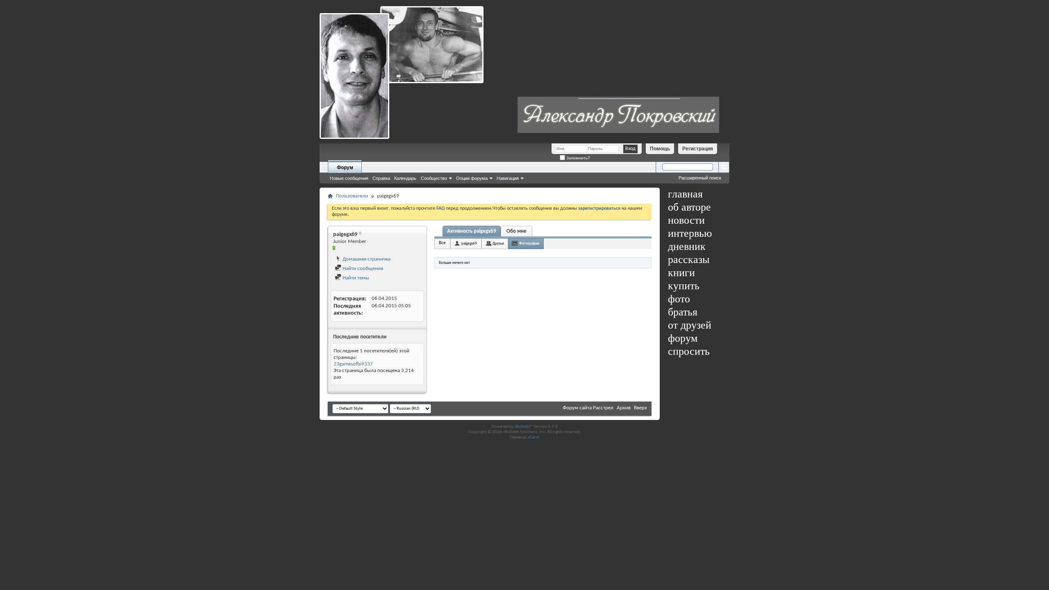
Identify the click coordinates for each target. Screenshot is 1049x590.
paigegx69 (469, 243)
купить (683, 286)
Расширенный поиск (700, 177)
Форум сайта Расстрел (588, 408)
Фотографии (529, 243)
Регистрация (697, 149)
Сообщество (434, 178)
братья (682, 312)
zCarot (534, 437)
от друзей (689, 325)
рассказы (688, 260)
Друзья (498, 243)
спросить (689, 351)
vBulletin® (523, 426)
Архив (624, 408)
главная (685, 194)
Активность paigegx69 (471, 231)
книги (681, 273)
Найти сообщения (362, 268)
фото (679, 299)
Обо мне (516, 231)
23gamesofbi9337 (353, 364)
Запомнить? (577, 158)
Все (442, 243)
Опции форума (472, 178)
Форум (345, 167)
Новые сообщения (349, 178)
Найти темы (355, 278)
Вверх (640, 408)
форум (682, 338)
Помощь (660, 149)
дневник (687, 246)
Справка (381, 178)
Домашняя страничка (366, 259)
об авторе (689, 207)
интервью (690, 233)
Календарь (405, 178)
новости (686, 220)
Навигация (508, 178)
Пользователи (352, 196)
